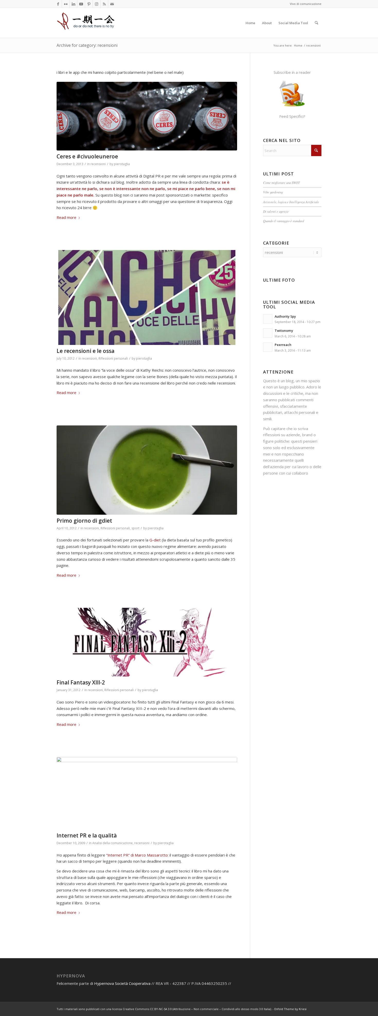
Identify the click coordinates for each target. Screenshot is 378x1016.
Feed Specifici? (292, 116)
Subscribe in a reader (292, 72)
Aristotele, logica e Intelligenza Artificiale (291, 202)
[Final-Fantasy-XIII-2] (147, 642)
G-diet (154, 539)
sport (135, 528)
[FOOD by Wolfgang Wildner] (147, 470)
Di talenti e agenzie (276, 211)
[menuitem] (250, 23)
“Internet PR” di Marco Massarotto (137, 855)
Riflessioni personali (113, 358)
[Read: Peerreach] (267, 347)
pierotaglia (122, 164)
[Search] (316, 23)
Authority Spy (285, 316)
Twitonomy (284, 330)
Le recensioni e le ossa (85, 350)
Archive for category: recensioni (87, 45)
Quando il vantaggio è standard (283, 221)
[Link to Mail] (112, 4)
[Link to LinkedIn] (73, 4)
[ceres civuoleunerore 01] (147, 116)
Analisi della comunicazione (112, 843)
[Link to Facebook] (58, 4)
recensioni (98, 164)
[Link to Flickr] (65, 4)
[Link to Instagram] (96, 4)
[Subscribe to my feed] (292, 106)
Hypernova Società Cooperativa (122, 983)
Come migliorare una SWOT (281, 182)
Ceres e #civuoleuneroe (87, 156)
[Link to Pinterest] (89, 4)
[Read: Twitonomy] (267, 333)
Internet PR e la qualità (87, 835)
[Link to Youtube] (81, 4)
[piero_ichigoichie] (86, 23)
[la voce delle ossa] (147, 297)
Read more (66, 217)
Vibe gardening (273, 192)
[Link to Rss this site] (104, 4)
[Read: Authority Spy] (267, 319)
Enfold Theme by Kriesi (290, 1009)
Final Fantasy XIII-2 (81, 682)
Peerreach (283, 344)
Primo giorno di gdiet (84, 520)
